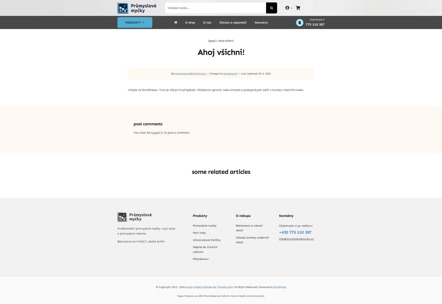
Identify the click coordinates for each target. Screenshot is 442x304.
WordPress (279, 287)
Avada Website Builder (199, 287)
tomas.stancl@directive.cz (190, 73)
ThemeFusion (225, 287)
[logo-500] (137, 3)
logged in (157, 132)
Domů (211, 40)
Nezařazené (230, 73)
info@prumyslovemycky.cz (296, 239)
